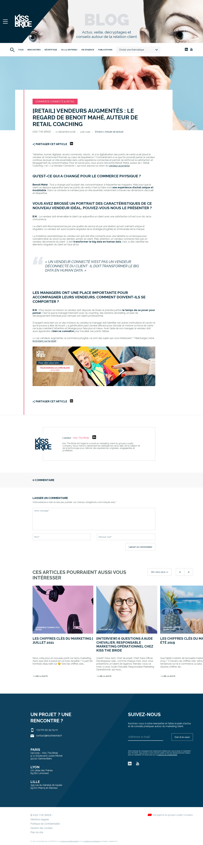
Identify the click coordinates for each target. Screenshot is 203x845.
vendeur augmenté (119, 165)
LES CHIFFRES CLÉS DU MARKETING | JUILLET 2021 (63, 640)
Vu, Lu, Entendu (69, 50)
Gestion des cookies (41, 828)
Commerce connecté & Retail (55, 101)
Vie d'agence (87, 50)
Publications (105, 50)
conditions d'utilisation (92, 841)
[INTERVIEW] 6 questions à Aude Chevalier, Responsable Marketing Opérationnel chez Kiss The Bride (124, 644)
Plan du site (36, 832)
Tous (20, 50)
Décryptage (51, 50)
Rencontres (34, 50)
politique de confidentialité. (167, 755)
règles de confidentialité (69, 841)
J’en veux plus (159, 572)
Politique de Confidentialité (45, 823)
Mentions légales (39, 819)
